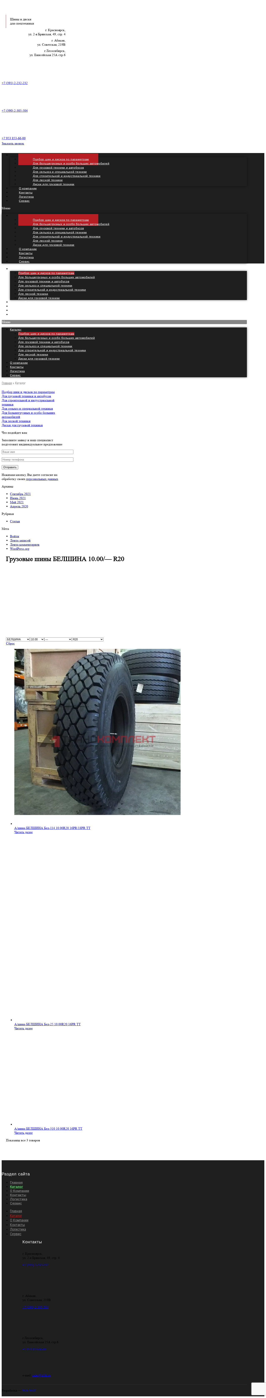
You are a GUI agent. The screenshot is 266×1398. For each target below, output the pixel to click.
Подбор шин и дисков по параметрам (46, 273)
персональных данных (42, 479)
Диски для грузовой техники (53, 184)
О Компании (19, 1191)
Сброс (10, 643)
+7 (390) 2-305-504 (15, 111)
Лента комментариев (24, 544)
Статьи (15, 521)
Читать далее (23, 832)
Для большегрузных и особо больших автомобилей (56, 277)
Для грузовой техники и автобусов (43, 281)
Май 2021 (17, 502)
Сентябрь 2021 (20, 494)
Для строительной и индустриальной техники (52, 289)
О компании (19, 362)
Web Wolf (29, 1390)
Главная (7, 383)
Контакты (17, 367)
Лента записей (20, 540)
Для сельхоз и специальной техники (45, 285)
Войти (14, 536)
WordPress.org (19, 549)
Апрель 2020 (19, 506)
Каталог (30, 269)
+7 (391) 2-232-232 (15, 83)
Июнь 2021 (18, 498)
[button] (124, 208)
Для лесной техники (33, 293)
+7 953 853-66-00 (14, 138)
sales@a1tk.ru (41, 1375)
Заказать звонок (13, 143)
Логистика (17, 371)
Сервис (24, 200)
